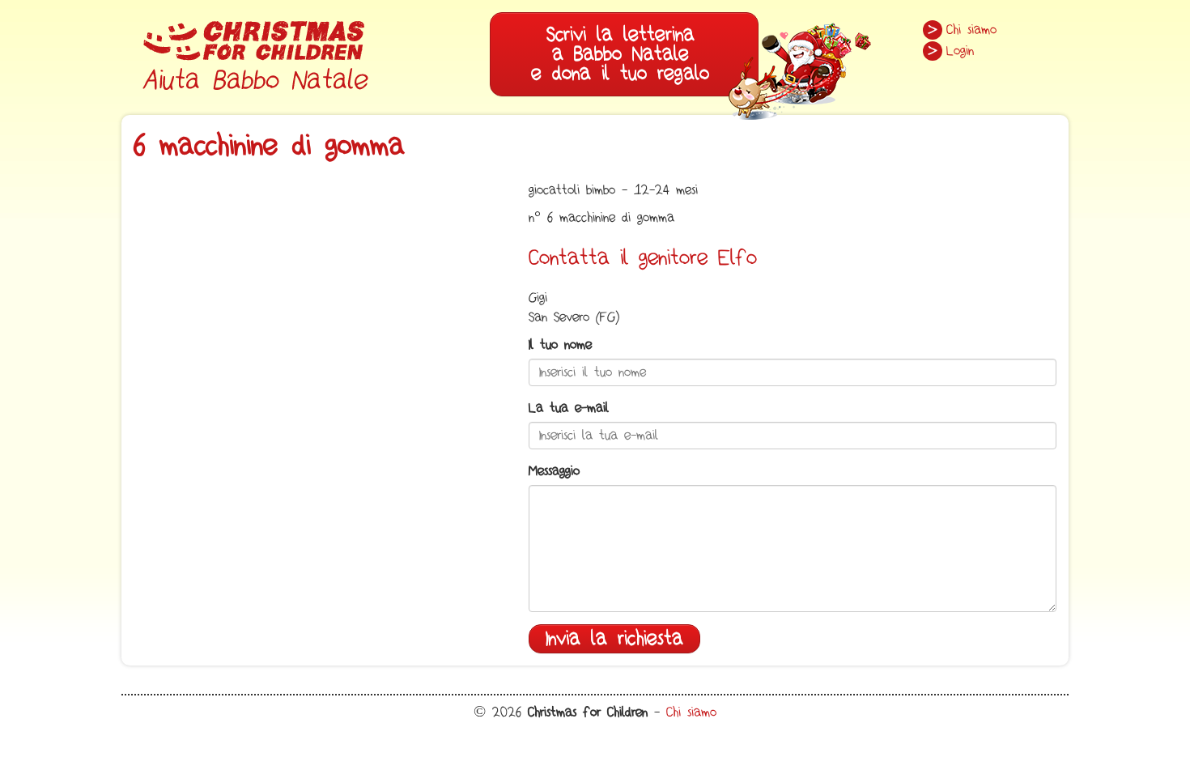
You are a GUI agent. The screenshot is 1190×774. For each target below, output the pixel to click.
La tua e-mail (569, 408)
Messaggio (554, 471)
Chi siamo (971, 30)
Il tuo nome (560, 345)
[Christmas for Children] (255, 52)
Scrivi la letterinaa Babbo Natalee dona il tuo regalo (620, 53)
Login (960, 51)
